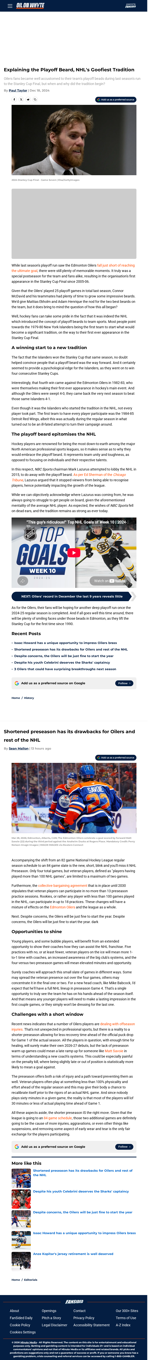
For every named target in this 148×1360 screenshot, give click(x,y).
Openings (49, 1311)
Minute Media (28, 1342)
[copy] (35, 99)
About (14, 1311)
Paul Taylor (18, 90)
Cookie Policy (20, 1325)
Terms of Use (126, 1318)
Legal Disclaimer (54, 1325)
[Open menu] (10, 5)
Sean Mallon (19, 748)
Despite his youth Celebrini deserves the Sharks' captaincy (62, 662)
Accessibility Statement (91, 1325)
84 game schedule (58, 1118)
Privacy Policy (83, 1318)
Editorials (30, 1280)
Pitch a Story (51, 1318)
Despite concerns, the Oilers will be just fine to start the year (64, 656)
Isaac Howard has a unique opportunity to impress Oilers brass (65, 643)
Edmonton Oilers (62, 907)
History (29, 698)
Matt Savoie (114, 1051)
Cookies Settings (23, 1332)
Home (16, 698)
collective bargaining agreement (62, 886)
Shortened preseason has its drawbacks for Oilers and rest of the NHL (71, 649)
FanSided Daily (21, 1318)
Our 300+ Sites (127, 1311)
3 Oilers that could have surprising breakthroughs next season (65, 669)
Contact (79, 1311)
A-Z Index (123, 1325)
